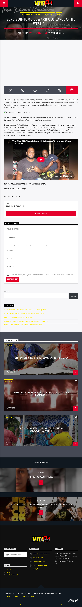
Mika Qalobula (10, 407)
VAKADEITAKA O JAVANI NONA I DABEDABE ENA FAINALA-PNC (41, 358)
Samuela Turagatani (38, 33)
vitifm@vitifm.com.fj (40, 562)
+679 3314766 (38, 558)
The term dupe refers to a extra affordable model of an (24, 314)
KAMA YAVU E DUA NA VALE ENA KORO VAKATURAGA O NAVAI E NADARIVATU (41, 394)
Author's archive (41, 213)
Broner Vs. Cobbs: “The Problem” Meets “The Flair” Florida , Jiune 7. (42, 506)
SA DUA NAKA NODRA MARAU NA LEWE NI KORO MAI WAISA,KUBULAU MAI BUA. (41, 430)
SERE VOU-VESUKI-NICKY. (41, 477)
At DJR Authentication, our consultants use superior (23, 325)
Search (6, 291)
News (8, 572)
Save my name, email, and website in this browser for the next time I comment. (42, 275)
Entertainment (27, 14)
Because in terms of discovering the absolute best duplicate (26, 321)
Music (58, 14)
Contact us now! (12, 575)
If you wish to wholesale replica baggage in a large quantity (25, 310)
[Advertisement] (41, 65)
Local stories (49, 14)
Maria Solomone (11, 371)
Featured (38, 14)
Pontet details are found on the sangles (18, 317)
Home (9, 570)
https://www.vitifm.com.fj (41, 554)
